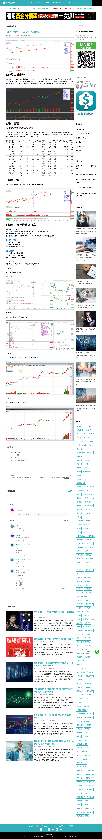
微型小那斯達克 (81, 547)
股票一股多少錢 (81, 668)
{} (37, 514)
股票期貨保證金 (81, 710)
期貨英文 (88, 600)
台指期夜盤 (86, 471)
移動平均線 (86, 642)
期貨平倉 (79, 581)
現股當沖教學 (87, 627)
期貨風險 (87, 608)
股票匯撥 (79, 687)
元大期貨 (88, 456)
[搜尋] (95, 26)
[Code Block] (33, 515)
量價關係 (90, 797)
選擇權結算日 (81, 785)
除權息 (87, 808)
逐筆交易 (84, 751)
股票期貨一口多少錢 (83, 706)
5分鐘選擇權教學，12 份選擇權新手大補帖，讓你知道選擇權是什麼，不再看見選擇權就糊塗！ (86, 231)
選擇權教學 (79, 142)
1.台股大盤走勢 (17, 452)
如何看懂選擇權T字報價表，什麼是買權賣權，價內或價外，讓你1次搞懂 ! (86, 355)
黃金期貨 (86, 816)
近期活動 (40, 3)
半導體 (87, 464)
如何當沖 (87, 509)
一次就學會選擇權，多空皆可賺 (62, 8)
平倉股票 (88, 540)
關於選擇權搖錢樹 (33, 826)
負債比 (79, 744)
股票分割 (79, 683)
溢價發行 (79, 623)
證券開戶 (79, 740)
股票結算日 (80, 725)
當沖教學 (88, 634)
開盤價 (79, 804)
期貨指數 (79, 585)
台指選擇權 (90, 487)
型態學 (87, 498)
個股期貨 (90, 453)
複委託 (79, 736)
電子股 (79, 816)
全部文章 (78, 138)
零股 (93, 808)
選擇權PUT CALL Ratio (13, 231)
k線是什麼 (88, 430)
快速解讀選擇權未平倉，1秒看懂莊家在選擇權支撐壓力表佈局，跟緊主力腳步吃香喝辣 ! (86, 257)
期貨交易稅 (80, 570)
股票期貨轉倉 (81, 714)
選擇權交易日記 (26, 36)
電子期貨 (90, 812)
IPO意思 (89, 426)
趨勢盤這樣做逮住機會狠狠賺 (39, 8)
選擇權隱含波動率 (82, 793)
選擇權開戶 (89, 789)
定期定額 (87, 513)
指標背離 (88, 555)
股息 (78, 661)
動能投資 (79, 464)
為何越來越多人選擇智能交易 (17, 8)
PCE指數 (86, 437)
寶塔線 (79, 528)
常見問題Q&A (46, 826)
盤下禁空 (79, 638)
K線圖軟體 (80, 430)
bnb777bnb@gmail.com (58, 836)
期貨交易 (54, 641)
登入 (12, 504)
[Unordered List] (28, 515)
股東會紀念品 (81, 664)
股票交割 (91, 668)
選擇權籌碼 (70, 3)
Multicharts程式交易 (88, 434)
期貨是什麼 (88, 589)
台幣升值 (87, 468)
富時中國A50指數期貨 (83, 521)
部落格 (48, 3)
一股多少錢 (80, 441)
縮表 (78, 649)
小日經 (85, 532)
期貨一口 (79, 566)
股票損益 (79, 698)
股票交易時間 (81, 672)
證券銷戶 (86, 736)
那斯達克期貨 (81, 797)
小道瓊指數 (90, 536)
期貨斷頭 (79, 589)
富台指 (79, 517)
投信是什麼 (80, 555)
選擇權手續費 (90, 774)
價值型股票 (80, 456)
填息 (92, 498)
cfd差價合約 (80, 426)
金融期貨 (79, 801)
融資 (91, 732)
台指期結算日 (81, 487)
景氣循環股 (80, 558)
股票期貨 (79, 702)
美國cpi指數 (80, 653)
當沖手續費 (80, 634)
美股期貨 (79, 657)
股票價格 (79, 680)
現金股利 (53, 746)
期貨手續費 (88, 581)
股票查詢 (90, 714)
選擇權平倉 (80, 774)
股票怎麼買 (54, 694)
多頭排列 (79, 509)
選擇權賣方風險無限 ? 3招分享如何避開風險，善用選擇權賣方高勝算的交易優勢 (86, 408)
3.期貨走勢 (16, 458)
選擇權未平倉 (90, 778)
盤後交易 (87, 638)
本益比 (88, 611)
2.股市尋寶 (16, 455)
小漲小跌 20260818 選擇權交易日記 (86, 188)
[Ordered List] (26, 515)
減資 (92, 619)
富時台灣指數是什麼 (83, 524)
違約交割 (87, 755)
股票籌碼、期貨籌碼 (83, 721)
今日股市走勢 (81, 453)
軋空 (78, 751)
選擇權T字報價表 (82, 759)
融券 (86, 732)
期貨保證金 (89, 570)
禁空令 (79, 642)
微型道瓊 (91, 547)
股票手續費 (80, 695)
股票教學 (78, 129)
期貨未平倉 (80, 593)
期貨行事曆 (80, 604)
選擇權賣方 (80, 789)
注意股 (79, 619)
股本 (83, 661)
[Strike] (24, 515)
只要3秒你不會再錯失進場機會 (85, 8)
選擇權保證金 (81, 770)
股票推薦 (88, 695)
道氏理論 (79, 755)
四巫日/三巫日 (87, 494)
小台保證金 (86, 528)
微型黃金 (79, 551)
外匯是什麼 (88, 502)
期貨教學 (78, 150)
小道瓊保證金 (81, 536)
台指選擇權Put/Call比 (83, 490)
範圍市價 (87, 645)
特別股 (79, 627)
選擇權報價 (90, 770)
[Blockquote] (30, 515)
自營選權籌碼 (10, 251)
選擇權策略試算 (58, 3)
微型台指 (90, 543)
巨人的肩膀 (80, 540)
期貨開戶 (79, 608)
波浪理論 (86, 615)
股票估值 (79, 676)
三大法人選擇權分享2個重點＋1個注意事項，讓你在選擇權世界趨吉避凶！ (86, 381)
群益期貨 (87, 657)
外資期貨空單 (89, 505)
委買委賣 (79, 513)
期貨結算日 (80, 600)
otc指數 (79, 437)
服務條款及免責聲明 (59, 826)
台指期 (79, 471)
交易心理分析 (81, 449)
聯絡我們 (71, 826)
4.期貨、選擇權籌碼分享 (20, 460)
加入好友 (89, 651)
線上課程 (30, 3)
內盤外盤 (79, 460)
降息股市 (86, 804)
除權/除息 (79, 808)
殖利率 (79, 615)
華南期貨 (87, 729)
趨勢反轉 (79, 748)
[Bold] (17, 515)
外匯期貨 (54, 720)
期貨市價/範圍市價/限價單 (84, 577)
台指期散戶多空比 (82, 479)
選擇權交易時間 (81, 767)
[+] (39, 514)
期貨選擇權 (89, 604)
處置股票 (79, 732)
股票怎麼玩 (80, 691)
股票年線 (87, 687)
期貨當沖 (88, 593)
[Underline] (21, 515)
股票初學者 (88, 683)
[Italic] (19, 515)
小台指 (79, 532)
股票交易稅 (90, 672)
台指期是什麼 (81, 483)
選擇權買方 (90, 785)
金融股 (87, 801)
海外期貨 (86, 619)
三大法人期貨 (90, 441)
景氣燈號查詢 (90, 558)
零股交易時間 (81, 812)
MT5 (78, 434)
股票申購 (79, 717)
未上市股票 (80, 611)
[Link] (35, 515)
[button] (51, 16)
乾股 (90, 445)
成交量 (52, 668)
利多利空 (87, 460)
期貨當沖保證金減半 (83, 596)
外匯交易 (79, 502)
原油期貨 (79, 468)
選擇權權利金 (81, 782)
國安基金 (79, 498)
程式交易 (79, 645)
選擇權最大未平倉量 (12, 262)
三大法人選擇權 (81, 445)
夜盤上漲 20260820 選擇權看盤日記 (86, 174)
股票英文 (79, 729)
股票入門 (87, 680)
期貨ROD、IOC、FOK (83, 562)
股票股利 (88, 725)
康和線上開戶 (81, 543)
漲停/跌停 (87, 623)
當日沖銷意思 (89, 630)
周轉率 (79, 494)
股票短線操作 (89, 717)
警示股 (87, 740)
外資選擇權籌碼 (11, 240)
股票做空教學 (89, 676)
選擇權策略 (79, 146)
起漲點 (85, 744)
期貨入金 (79, 574)
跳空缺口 (87, 748)
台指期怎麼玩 (81, 475)
